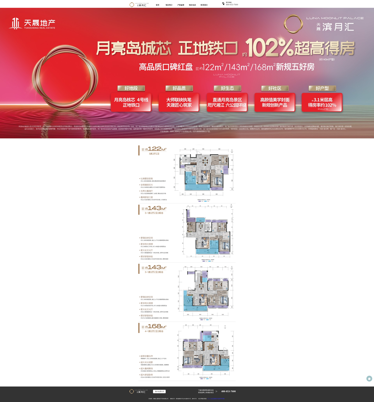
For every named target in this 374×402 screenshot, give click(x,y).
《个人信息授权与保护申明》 (216, 398)
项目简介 (169, 5)
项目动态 (192, 5)
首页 (157, 5)
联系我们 (204, 5)
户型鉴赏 (180, 5)
